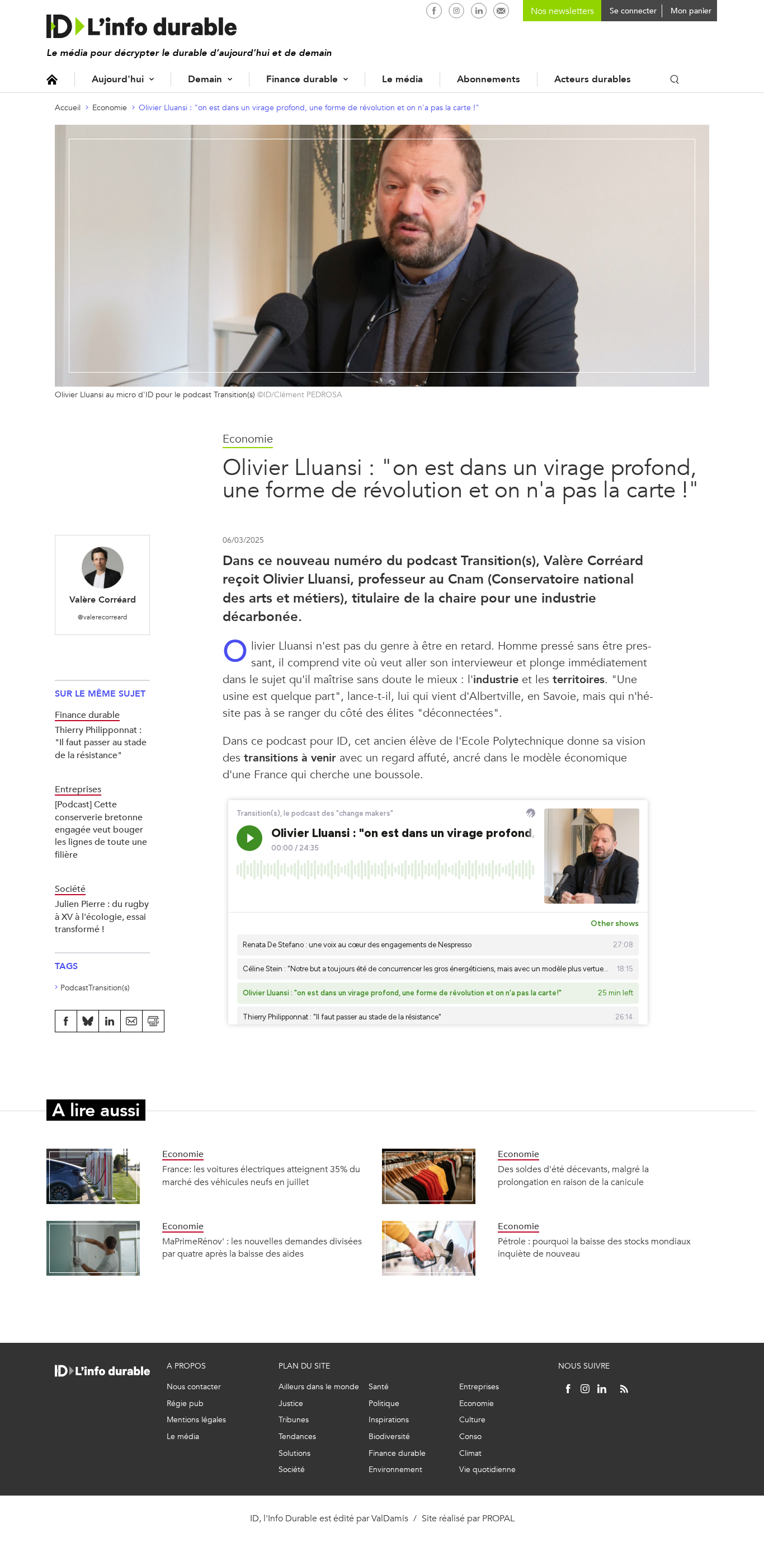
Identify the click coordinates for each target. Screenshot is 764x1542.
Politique (384, 1403)
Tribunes (294, 1419)
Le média (402, 79)
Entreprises (479, 1386)
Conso (470, 1436)
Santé (379, 1386)
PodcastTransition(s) (95, 987)
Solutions (294, 1453)
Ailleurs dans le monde (319, 1386)
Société (292, 1469)
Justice (291, 1403)
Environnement (395, 1469)
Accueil (52, 79)
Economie (109, 107)
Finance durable (302, 79)
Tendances (297, 1436)
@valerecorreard (102, 617)
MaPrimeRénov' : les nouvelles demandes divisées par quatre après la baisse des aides (262, 1247)
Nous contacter (194, 1386)
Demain (205, 79)
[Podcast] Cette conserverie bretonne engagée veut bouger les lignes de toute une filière (101, 829)
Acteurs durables (592, 79)
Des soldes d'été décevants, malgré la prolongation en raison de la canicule (573, 1175)
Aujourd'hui (118, 79)
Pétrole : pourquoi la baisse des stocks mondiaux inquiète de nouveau (594, 1247)
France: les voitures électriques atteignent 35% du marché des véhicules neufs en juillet (261, 1175)
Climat (470, 1453)
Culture (472, 1419)
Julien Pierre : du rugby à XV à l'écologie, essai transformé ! (102, 916)
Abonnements (488, 79)
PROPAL (498, 1518)
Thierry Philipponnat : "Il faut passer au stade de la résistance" (101, 742)
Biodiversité (389, 1436)
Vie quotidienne (487, 1469)
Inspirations (389, 1419)
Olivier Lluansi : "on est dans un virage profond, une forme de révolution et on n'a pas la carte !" (309, 107)
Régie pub (185, 1403)
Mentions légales (196, 1419)
